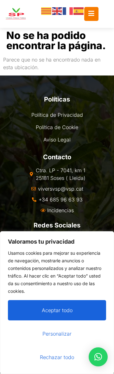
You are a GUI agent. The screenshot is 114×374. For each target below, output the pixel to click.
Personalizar (57, 334)
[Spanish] (78, 10)
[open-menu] (91, 14)
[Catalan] (46, 10)
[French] (68, 10)
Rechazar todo (57, 357)
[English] (57, 10)
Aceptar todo (57, 310)
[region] (57, 302)
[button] (98, 356)
